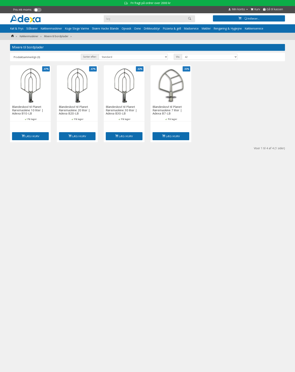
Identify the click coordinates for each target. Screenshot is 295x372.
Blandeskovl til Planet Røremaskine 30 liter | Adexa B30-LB (121, 110)
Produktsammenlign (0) (27, 57)
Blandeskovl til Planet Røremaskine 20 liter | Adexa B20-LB (74, 110)
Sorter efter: (90, 56)
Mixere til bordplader (56, 36)
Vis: (178, 56)
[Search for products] (189, 18)
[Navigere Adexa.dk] (12, 36)
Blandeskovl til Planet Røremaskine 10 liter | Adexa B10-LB (27, 110)
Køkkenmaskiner (29, 36)
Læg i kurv (32, 136)
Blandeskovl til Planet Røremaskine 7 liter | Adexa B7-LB (167, 110)
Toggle (38, 10)
